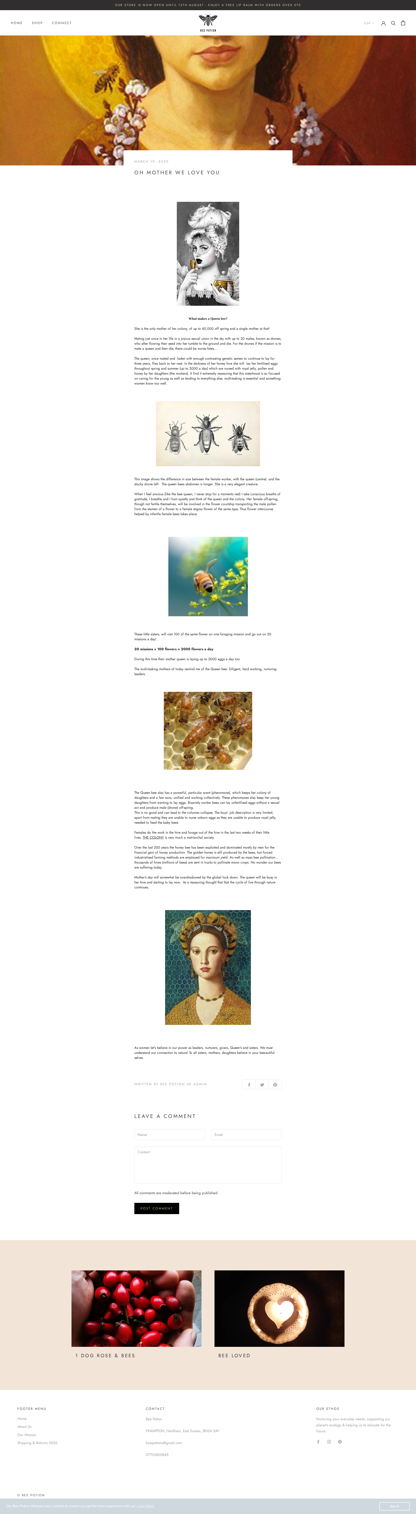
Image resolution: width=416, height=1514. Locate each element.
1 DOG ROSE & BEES (105, 1355)
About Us (24, 1426)
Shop (37, 23)
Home (17, 23)
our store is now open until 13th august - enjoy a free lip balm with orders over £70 (208, 5)
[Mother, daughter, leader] (208, 967)
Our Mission (26, 1434)
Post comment (157, 1208)
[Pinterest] (340, 1441)
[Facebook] (318, 1441)
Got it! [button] (394, 1506)
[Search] (393, 23)
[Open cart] (403, 22)
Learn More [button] (145, 1506)
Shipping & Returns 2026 (37, 1442)
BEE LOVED (234, 1355)
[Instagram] (329, 1441)
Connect (62, 23)
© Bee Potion (31, 1495)
